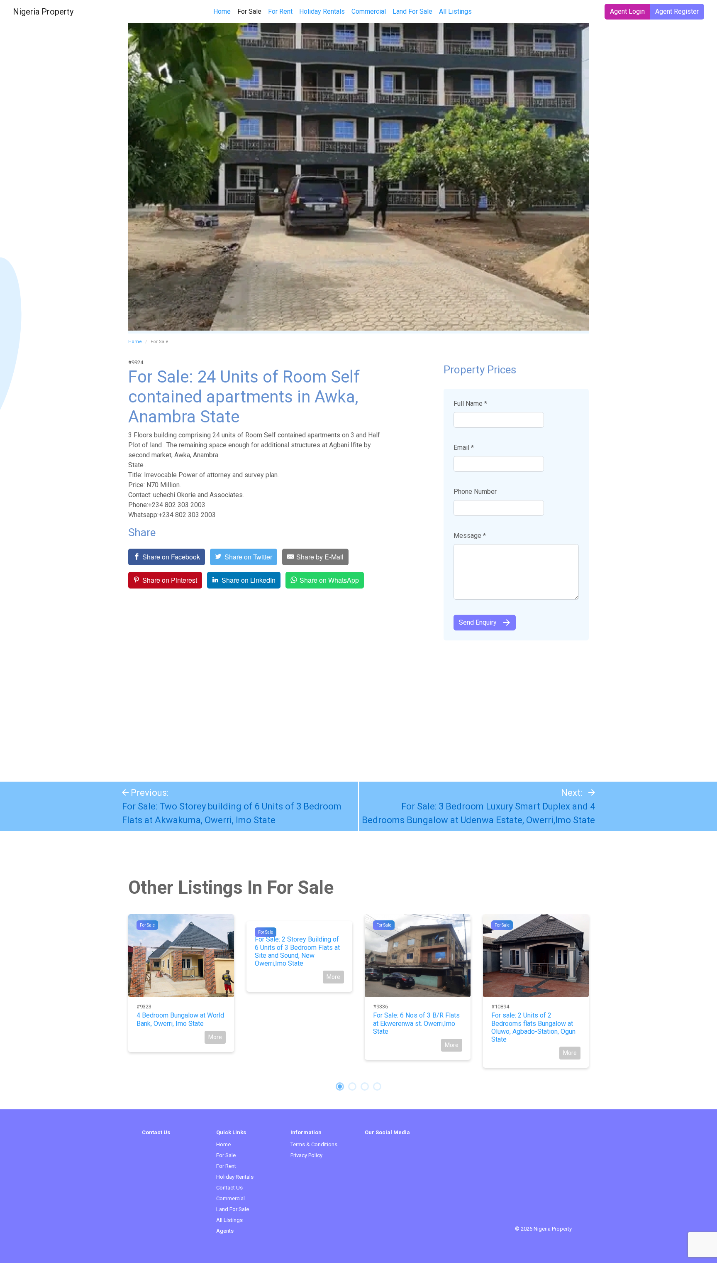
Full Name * (470, 403)
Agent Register (677, 11)
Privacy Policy (306, 1155)
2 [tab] (352, 1086)
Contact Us (229, 1188)
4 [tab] (377, 1086)
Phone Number (475, 491)
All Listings (455, 11)
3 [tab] (365, 1086)
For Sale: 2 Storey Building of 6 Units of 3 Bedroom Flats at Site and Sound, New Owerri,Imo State (297, 951)
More (215, 1037)
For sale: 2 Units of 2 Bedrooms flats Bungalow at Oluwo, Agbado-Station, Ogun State (533, 1027)
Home (222, 11)
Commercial (368, 11)
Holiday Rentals (322, 11)
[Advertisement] (358, 707)
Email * (464, 447)
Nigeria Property (43, 12)
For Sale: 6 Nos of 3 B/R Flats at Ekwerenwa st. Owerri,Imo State (416, 1023)
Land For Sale (412, 11)
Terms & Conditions (313, 1144)
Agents (225, 1231)
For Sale (251, 11)
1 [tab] (340, 1086)
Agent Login (627, 11)
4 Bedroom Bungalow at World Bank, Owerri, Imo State (180, 1019)
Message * (470, 536)
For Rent (280, 11)
